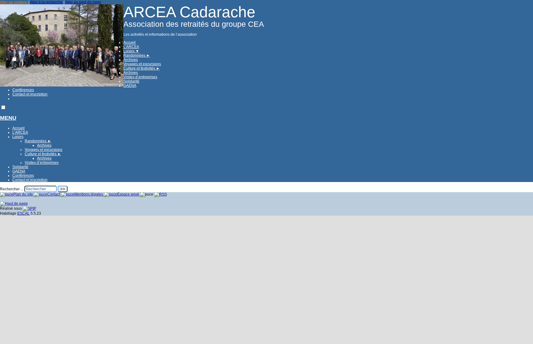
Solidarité (131, 81)
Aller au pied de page (83, 2)
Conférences (23, 90)
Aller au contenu (13, 2)
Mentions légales (89, 194)
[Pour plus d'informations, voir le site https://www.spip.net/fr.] (29, 208)
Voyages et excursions (142, 64)
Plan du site (23, 194)
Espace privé (128, 194)
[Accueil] (61, 85)
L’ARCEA (131, 47)
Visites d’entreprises (140, 77)
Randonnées (136, 55)
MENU (8, 118)
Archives (130, 60)
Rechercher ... (11, 189)
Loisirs (131, 51)
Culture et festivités (141, 68)
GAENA (129, 85)
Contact (54, 194)
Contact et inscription (30, 94)
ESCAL (23, 213)
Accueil (129, 42)
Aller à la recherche (46, 2)
